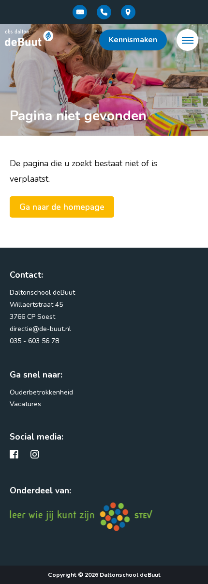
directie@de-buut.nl (40, 328)
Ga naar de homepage (61, 207)
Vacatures (25, 404)
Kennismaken (133, 39)
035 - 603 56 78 (34, 341)
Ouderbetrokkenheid (41, 392)
